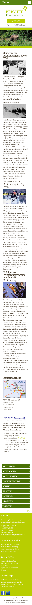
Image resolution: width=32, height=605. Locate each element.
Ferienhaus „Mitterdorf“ (9, 551)
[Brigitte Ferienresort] (16, 17)
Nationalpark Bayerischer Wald (11, 582)
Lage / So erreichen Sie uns (9, 563)
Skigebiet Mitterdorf (7, 586)
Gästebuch (4, 565)
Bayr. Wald (21, 438)
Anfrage (16, 21)
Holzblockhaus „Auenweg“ (9, 547)
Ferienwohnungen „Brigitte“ (10, 549)
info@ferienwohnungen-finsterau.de (13, 534)
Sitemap (3, 570)
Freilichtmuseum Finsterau (10, 580)
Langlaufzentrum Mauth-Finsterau (12, 584)
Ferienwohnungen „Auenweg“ (11, 544)
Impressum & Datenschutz (9, 568)
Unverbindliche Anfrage (9, 561)
